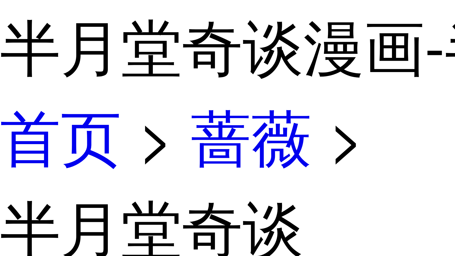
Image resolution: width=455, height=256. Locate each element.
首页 (60, 134)
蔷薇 (251, 134)
